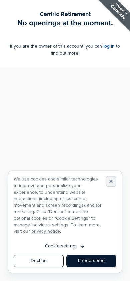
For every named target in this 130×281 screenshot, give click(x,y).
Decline (39, 260)
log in (109, 46)
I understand (91, 260)
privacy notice (45, 231)
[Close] (111, 181)
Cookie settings (61, 246)
